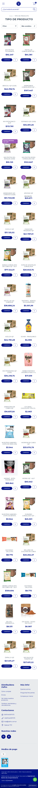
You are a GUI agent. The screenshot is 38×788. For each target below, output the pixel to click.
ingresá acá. (31, 776)
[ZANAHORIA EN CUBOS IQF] (15, 416)
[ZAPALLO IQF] (15, 666)
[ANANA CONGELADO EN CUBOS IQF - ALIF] (15, 596)
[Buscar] (34, 9)
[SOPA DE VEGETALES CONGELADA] (34, 275)
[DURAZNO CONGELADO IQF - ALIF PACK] (34, 524)
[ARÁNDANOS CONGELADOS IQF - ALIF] (34, 95)
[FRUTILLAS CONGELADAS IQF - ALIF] (34, 60)
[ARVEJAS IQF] (34, 203)
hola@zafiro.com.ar (10, 721)
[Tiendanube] (7, 780)
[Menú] (3, 3)
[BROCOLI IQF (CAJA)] (15, 94)
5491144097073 (9, 714)
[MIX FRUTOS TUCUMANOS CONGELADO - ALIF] (15, 60)
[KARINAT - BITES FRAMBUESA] (15, 488)
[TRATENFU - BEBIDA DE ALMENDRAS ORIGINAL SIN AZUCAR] (34, 310)
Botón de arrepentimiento (9, 777)
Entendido (32, 785)
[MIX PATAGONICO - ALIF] (15, 131)
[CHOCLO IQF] (15, 237)
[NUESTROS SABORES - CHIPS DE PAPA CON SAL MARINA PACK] (15, 452)
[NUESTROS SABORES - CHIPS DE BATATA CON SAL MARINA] (15, 524)
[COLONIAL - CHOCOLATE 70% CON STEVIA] (34, 416)
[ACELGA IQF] (15, 345)
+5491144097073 (9, 718)
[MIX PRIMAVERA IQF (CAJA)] (15, 381)
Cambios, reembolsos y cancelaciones (8, 704)
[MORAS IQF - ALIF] (34, 487)
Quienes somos (25, 689)
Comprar (7, 59)
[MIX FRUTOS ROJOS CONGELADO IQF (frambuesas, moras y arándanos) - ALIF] (34, 167)
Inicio (11, 16)
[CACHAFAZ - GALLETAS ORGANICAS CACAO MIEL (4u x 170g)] (34, 596)
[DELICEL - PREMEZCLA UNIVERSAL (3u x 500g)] (15, 631)
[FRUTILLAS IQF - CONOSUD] (15, 310)
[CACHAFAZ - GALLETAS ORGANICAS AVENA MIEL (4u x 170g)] (15, 560)
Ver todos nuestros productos (7, 699)
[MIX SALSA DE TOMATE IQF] (34, 667)
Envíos (3, 695)
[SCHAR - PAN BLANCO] (34, 345)
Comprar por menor (26, 696)
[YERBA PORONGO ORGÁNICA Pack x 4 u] (34, 381)
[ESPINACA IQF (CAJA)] (34, 130)
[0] (34, 4)
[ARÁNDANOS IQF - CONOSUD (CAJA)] (15, 203)
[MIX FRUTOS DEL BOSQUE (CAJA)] (15, 167)
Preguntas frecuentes (27, 693)
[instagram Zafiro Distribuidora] (3, 737)
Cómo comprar (6, 691)
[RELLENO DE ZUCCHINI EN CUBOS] (34, 560)
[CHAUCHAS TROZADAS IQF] (34, 239)
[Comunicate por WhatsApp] (35, 779)
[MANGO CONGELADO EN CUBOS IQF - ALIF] (15, 275)
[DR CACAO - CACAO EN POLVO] (34, 631)
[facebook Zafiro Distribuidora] (9, 737)
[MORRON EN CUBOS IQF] (34, 452)
